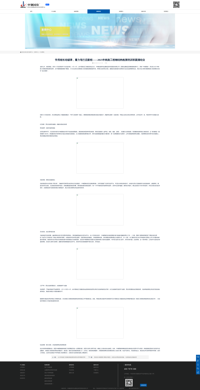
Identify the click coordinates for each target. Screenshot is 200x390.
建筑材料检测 (48, 378)
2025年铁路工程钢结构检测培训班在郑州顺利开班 (71, 357)
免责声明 (122, 388)
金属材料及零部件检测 (51, 370)
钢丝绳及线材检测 (50, 375)
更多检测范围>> (49, 383)
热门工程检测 (48, 367)
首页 (31, 11)
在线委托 (96, 372)
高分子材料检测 (49, 372)
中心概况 (53, 11)
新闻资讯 (98, 11)
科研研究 (22, 378)
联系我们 (166, 11)
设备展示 (22, 372)
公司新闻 (71, 367)
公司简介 (22, 367)
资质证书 (22, 375)
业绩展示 (121, 11)
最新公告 (71, 372)
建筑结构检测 (48, 381)
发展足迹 (22, 370)
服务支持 (143, 11)
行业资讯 (71, 370)
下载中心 (96, 370)
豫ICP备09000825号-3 (134, 388)
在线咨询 (143, 385)
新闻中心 (36, 52)
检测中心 (31, 52)
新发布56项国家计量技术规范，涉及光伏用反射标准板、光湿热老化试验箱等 (115, 357)
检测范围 (76, 11)
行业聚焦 (42, 52)
